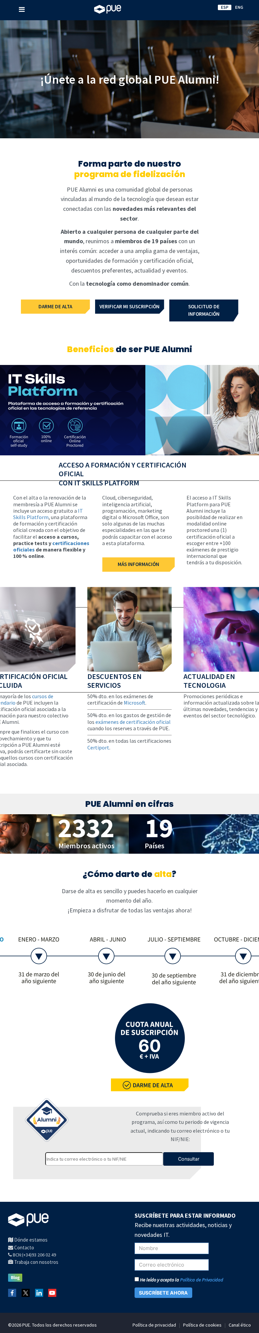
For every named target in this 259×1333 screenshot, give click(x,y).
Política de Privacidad (201, 1280)
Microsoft (134, 702)
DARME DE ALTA (55, 306)
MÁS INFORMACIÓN (138, 564)
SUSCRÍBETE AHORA (163, 1293)
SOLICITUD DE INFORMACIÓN (204, 310)
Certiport (98, 747)
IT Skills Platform (48, 513)
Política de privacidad (154, 1325)
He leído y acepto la (181, 1280)
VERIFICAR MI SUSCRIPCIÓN (129, 306)
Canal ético (240, 1325)
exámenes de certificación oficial (133, 721)
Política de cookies (202, 1325)
